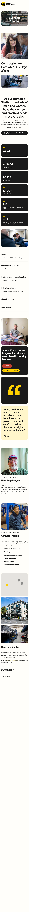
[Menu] (26, 4)
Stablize (16, 660)
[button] (22, 583)
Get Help (8, 660)
